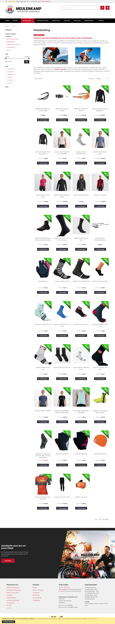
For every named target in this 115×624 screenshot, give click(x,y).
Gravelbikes (36, 592)
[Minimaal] (5, 58)
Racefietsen (36, 595)
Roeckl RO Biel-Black (62, 454)
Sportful (63, 69)
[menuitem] (7, 20)
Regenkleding (11, 42)
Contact (21, 16)
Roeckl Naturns (42, 281)
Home (7, 26)
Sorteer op (91, 78)
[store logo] (23, 9)
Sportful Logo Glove (81, 497)
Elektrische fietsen (38, 590)
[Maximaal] (29, 58)
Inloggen (15, 16)
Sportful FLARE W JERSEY (43, 411)
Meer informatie (92, 618)
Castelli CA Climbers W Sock (43, 324)
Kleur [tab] (7, 87)
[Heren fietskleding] (55, 64)
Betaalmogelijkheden (13, 587)
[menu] (57, 20)
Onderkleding (11, 47)
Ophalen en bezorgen (13, 600)
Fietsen (35, 587)
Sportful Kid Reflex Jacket (81, 195)
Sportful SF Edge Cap (100, 454)
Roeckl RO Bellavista (81, 454)
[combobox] (82, 8)
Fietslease (9, 595)
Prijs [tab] (6, 54)
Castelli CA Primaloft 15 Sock (81, 281)
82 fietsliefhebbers (44, 1)
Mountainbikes (37, 598)
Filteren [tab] (8, 30)
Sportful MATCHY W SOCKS (62, 367)
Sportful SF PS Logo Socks (100, 281)
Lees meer (8, 561)
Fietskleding (36, 600)
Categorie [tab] (8, 36)
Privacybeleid (10, 603)
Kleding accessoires (13, 44)
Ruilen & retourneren (13, 592)
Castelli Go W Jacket (100, 195)
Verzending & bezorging (14, 590)
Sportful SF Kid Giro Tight (62, 497)
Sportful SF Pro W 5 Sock (81, 324)
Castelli (56, 69)
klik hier (62, 591)
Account (7, 16)
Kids (8, 50)
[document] (57, 620)
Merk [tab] (6, 66)
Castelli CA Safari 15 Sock (62, 281)
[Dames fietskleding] (87, 64)
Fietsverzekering (11, 598)
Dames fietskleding (13, 39)
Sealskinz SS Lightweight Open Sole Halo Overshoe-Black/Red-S (43, 455)
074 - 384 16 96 (65, 587)
